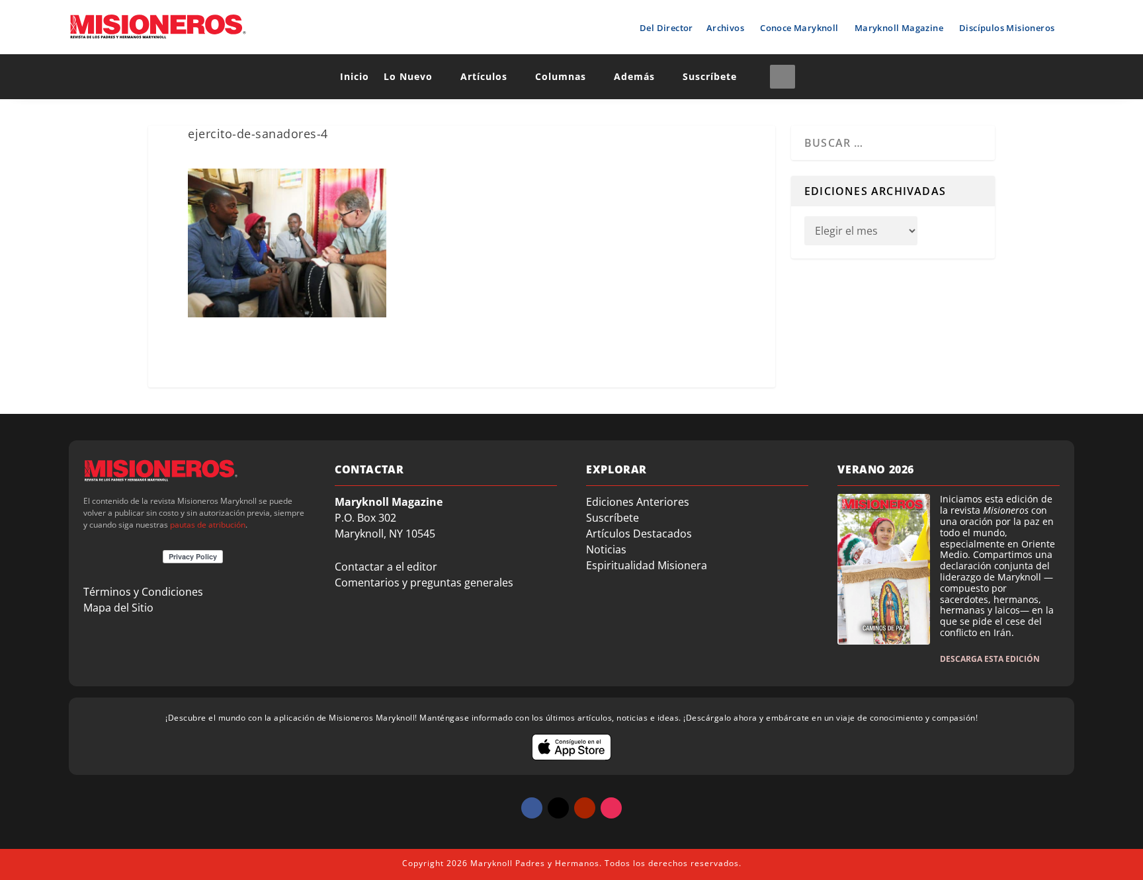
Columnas (560, 76)
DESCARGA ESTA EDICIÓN (990, 658)
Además (634, 76)
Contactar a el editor (386, 566)
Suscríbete (710, 76)
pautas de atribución (207, 524)
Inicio (354, 76)
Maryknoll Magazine (899, 28)
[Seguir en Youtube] (584, 808)
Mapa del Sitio (118, 607)
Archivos (725, 28)
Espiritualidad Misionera (646, 565)
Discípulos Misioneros (1006, 28)
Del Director (666, 28)
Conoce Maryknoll (799, 28)
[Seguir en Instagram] (611, 808)
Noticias (606, 549)
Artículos (483, 76)
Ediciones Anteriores (637, 502)
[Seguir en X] (558, 808)
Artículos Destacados (639, 533)
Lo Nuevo (408, 76)
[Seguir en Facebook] (531, 808)
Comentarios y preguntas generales (424, 582)
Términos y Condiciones (143, 591)
